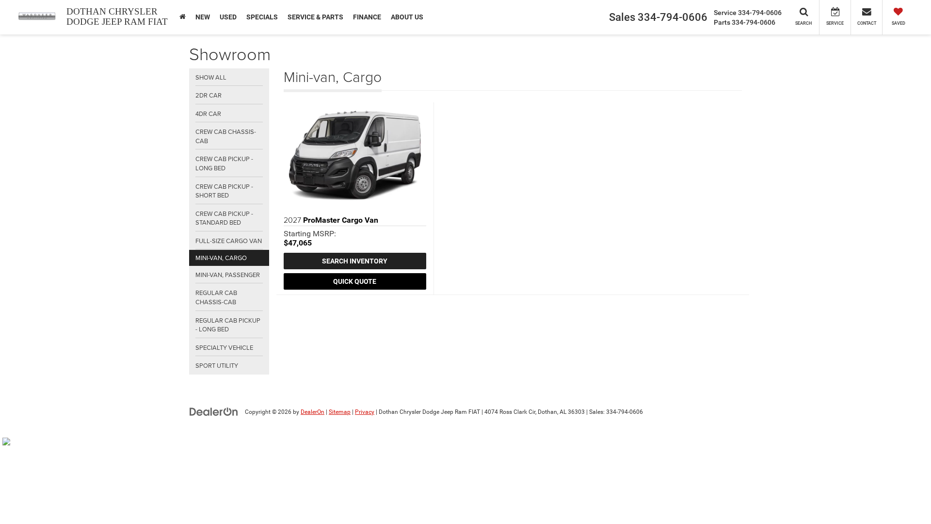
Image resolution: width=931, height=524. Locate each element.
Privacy (364, 412)
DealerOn (312, 412)
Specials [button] (262, 17)
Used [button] (228, 17)
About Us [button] (407, 17)
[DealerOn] (214, 411)
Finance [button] (367, 17)
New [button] (202, 17)
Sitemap (340, 412)
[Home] (183, 17)
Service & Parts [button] (315, 17)
